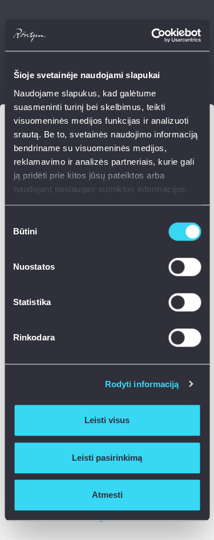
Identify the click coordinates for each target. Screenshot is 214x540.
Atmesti (107, 495)
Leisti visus (107, 420)
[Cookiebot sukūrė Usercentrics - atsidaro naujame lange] (152, 35)
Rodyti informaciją (142, 384)
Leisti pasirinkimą (107, 457)
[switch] (184, 267)
